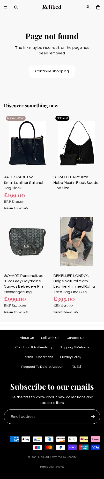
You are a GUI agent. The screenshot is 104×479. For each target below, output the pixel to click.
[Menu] (5, 7)
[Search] (16, 7)
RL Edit (77, 366)
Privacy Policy (70, 357)
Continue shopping (52, 71)
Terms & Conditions (38, 357)
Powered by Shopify (63, 457)
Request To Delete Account (43, 366)
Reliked (43, 457)
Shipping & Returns (74, 347)
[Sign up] (93, 416)
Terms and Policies (52, 466)
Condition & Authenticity (33, 347)
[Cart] (98, 7)
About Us (27, 338)
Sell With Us (50, 338)
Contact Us (75, 338)
